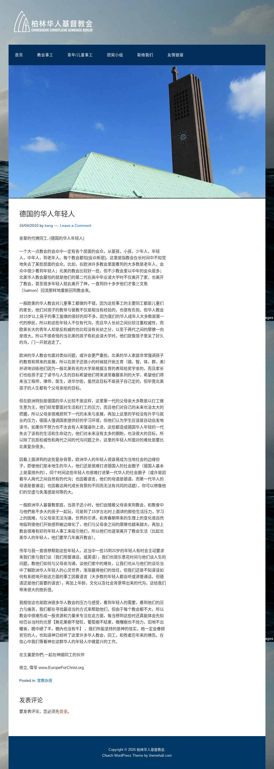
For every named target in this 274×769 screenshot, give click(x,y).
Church (107, 755)
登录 (63, 711)
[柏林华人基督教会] (53, 28)
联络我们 (145, 55)
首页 (19, 55)
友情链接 (176, 55)
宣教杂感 (44, 680)
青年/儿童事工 (80, 55)
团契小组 (115, 55)
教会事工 (45, 55)
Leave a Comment (75, 225)
